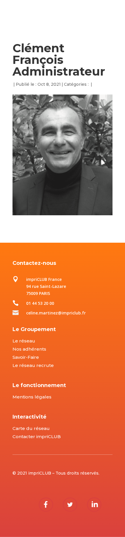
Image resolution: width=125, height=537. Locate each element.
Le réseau (23, 341)
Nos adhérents (29, 349)
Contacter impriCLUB (36, 436)
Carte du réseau (31, 428)
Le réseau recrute (33, 365)
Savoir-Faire (25, 357)
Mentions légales (31, 397)
